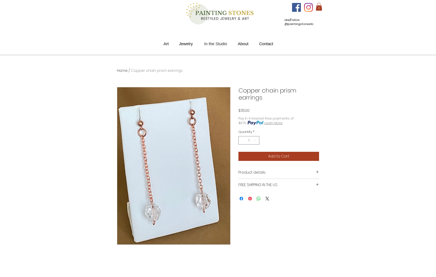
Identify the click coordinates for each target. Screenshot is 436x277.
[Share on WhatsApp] (258, 198)
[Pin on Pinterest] (250, 198)
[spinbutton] (249, 140)
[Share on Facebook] (241, 198)
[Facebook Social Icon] (296, 7)
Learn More (273, 123)
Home (122, 70)
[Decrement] (242, 140)
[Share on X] (267, 198)
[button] (319, 7)
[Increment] (256, 140)
